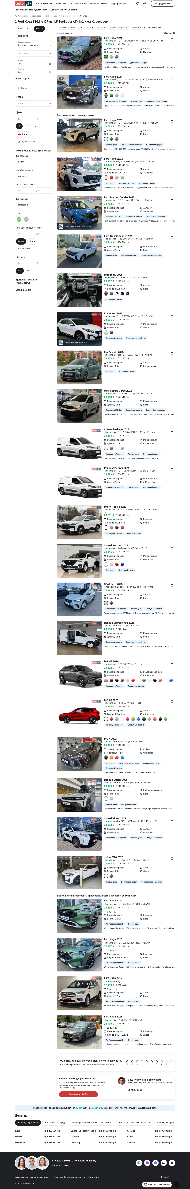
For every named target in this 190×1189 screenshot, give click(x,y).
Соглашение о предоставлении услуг (32, 1177)
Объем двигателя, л (25, 184)
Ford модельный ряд (55, 1122)
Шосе (32, 241)
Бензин (21, 161)
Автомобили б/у (44, 3)
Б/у (29, 28)
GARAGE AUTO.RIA (98, 3)
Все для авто (77, 3)
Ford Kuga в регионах (28, 1122)
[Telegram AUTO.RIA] (139, 1163)
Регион (20, 96)
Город (21, 241)
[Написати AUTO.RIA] (164, 1163)
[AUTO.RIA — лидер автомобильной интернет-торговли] (23, 3)
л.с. (19, 270)
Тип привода (22, 199)
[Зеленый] (19, 219)
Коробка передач (24, 170)
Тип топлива (22, 156)
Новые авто (61, 3)
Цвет (18, 213)
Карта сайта (94, 1177)
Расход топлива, (29, 227)
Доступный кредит (27, 141)
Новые (39, 28)
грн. (35, 126)
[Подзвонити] (172, 1163)
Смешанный (24, 248)
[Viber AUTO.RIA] (155, 1163)
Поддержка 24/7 (119, 3)
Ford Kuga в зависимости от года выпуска (91, 1122)
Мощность (21, 257)
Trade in (23, 134)
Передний (23, 205)
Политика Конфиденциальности (69, 1177)
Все (20, 28)
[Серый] (26, 219)
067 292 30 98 (135, 1090)
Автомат (22, 176)
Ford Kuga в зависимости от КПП (135, 1122)
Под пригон (23, 36)
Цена (19, 112)
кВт (29, 270)
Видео (24, 88)
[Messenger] (147, 1163)
